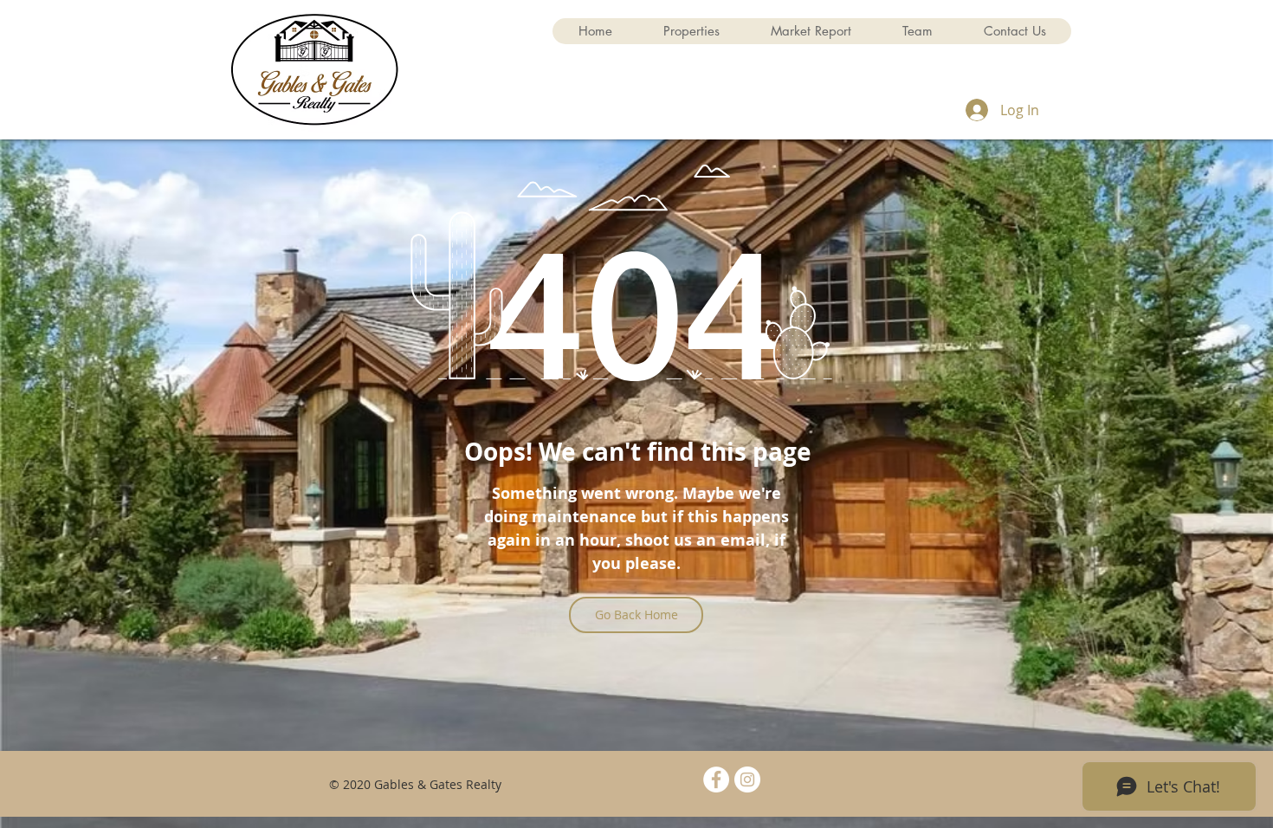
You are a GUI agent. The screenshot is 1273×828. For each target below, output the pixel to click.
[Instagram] (747, 779)
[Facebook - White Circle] (716, 779)
